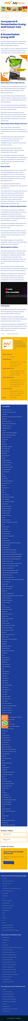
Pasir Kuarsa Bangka (7, 685)
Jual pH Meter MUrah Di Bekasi (9, 549)
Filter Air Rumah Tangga (8, 497)
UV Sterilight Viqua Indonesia (9, 799)
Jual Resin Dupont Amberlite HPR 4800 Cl (11, 556)
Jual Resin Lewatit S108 (7, 568)
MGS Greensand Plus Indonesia (9, 639)
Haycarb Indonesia (6, 515)
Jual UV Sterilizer (6, 582)
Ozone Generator (6, 666)
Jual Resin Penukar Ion (7, 575)
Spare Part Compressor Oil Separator (10, 974)
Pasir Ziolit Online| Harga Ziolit (9, 705)
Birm (3, 898)
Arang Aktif (5, 439)
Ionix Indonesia (5, 526)
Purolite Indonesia (6, 740)
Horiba (3, 517)
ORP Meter (4, 662)
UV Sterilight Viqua (6, 797)
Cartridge (4, 917)
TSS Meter (4, 792)
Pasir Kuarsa (5, 682)
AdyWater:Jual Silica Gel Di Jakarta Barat (12, 416)
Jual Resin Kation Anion (7, 561)
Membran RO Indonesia (7, 618)
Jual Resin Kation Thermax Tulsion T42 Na (12, 563)
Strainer (4, 912)
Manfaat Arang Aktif (7, 609)
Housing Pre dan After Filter (8, 981)
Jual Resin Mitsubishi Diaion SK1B (10, 572)
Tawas (3, 776)
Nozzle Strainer (5, 659)
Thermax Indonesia (6, 781)
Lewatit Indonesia (6, 602)
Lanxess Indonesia (6, 598)
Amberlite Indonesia (7, 426)
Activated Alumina (6, 409)
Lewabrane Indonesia (7, 600)
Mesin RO (4, 632)
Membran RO (5, 616)
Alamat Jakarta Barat (8, 377)
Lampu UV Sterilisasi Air (7, 593)
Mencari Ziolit (5, 620)
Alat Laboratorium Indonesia (9, 423)
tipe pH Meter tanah (7, 786)
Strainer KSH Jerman (7, 763)
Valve (3, 915)
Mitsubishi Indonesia (7, 646)
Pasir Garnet (5, 680)
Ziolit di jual (5, 822)
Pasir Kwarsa (5, 687)
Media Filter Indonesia (7, 614)
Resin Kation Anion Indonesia (9, 749)
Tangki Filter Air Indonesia (8, 772)
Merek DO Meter (6, 623)
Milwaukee (4, 641)
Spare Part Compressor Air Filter (9, 969)
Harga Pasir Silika (6, 510)
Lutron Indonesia (6, 607)
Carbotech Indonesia (7, 462)
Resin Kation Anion (6, 747)
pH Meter (4, 989)
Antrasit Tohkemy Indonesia (8, 435)
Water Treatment (6, 809)
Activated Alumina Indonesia (9, 412)
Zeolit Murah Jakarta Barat (8, 820)
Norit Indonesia (5, 657)
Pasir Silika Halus (6, 696)
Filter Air (4, 492)
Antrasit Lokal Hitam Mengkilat (9, 432)
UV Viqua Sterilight (6, 802)
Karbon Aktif (5, 584)
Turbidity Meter (5, 795)
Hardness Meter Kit (6, 1011)
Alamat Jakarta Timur (8, 368)
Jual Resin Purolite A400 (7, 536)
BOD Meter (4, 453)
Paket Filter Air (5, 673)
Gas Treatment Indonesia (8, 501)
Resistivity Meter (6, 753)
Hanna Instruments (6, 506)
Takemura (4, 770)
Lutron (3, 604)
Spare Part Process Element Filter (9, 964)
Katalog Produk (6, 839)
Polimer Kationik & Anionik (7, 925)
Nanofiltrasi (5, 653)
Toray (3, 790)
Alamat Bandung (7, 359)
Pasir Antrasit (5, 678)
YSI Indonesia (5, 815)
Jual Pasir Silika (5, 547)
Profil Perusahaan (7, 834)
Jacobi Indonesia (6, 533)
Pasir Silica (4, 692)
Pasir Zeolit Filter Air (7, 703)
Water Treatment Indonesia (8, 811)
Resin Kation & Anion (6, 883)
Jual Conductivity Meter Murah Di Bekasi (11, 542)
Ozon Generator (6, 664)
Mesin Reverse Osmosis (7, 908)
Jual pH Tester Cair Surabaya (9, 552)
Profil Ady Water (6, 737)
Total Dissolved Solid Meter (8, 994)
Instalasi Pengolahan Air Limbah (9, 522)
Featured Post (5, 487)
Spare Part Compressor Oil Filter (9, 971)
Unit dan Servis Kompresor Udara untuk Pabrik (12, 947)
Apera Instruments (6, 437)
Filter (3, 490)
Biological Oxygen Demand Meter (9, 999)
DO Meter (4, 476)
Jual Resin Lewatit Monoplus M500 (10, 565)
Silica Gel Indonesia (6, 758)
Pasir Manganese (6, 689)
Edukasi (4, 485)
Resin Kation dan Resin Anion (9, 751)
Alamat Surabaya (7, 388)
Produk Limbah (5, 735)
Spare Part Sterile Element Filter (8, 962)
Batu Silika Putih (6, 448)
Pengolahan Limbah (7, 712)
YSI (3, 813)
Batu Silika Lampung (7, 446)
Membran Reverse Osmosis (8, 905)
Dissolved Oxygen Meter (7, 991)
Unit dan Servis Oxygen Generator (9, 954)
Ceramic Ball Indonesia (7, 467)
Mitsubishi (4, 643)
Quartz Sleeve (5, 742)
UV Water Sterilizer (6, 804)
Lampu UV (4, 591)
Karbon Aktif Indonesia (9, 16)
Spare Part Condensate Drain (8, 967)
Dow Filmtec (5, 478)
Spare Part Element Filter (7, 959)
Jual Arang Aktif (6, 540)
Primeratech (5, 731)
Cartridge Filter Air (6, 464)
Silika (3, 760)
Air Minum (4, 419)
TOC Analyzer (5, 788)
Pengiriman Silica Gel (7, 710)
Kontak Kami (8, 862)
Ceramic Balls (5, 945)
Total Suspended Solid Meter (8, 996)
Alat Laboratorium (6, 421)
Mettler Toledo (5, 636)
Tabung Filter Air (6, 767)
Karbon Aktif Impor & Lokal (7, 881)
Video (3, 806)
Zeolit (3, 818)
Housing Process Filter (7, 976)
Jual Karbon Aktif (6, 545)
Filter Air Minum (5, 494)
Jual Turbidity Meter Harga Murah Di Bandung (13, 579)
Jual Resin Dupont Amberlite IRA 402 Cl (11, 559)
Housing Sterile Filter (6, 979)
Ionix (3, 524)
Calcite (3, 458)
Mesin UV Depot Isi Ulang (8, 634)
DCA (3, 474)
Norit (3, 655)
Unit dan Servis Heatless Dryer (8, 952)
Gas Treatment (5, 499)
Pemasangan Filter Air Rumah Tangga (10, 930)
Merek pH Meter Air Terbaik (8, 625)
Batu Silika (4, 444)
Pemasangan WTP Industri (8, 927)
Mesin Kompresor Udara (8, 630)
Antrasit (4, 430)
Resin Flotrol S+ (6, 744)
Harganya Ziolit (5, 513)
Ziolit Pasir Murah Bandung (8, 825)
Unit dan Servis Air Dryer (7, 949)
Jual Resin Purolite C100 (7, 577)
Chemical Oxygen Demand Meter (9, 1001)
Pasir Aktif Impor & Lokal (7, 890)
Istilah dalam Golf (6, 531)
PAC (3, 669)
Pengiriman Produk (6, 708)
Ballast (3, 442)
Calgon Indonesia (6, 460)
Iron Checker (5, 529)
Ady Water (4, 414)
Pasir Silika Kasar (6, 698)
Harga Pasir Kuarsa (6, 508)
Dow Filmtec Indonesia (7, 481)
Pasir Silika (4, 694)
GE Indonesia (5, 504)
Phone (4, 397)
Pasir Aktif (4, 676)
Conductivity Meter (6, 469)
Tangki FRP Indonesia (7, 774)
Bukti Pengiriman (6, 455)
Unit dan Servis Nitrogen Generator (9, 957)
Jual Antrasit (5, 538)
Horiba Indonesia (6, 520)
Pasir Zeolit (4, 701)
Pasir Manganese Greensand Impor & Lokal (11, 888)
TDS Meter (4, 779)
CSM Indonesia (5, 471)
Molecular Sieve (5, 648)
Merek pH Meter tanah (7, 627)
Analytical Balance (6, 428)
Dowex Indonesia (6, 483)
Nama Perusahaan (7, 354)
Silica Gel (4, 756)
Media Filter (5, 611)
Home (2, 16)
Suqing (4, 765)
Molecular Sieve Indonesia (8, 650)
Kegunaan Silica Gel (6, 588)
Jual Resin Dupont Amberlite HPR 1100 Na (12, 554)
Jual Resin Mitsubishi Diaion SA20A (10, 570)
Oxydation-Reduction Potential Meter (10, 1008)
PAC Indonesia (5, 671)
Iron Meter (4, 1003)
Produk (4, 733)
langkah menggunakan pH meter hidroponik (12, 595)
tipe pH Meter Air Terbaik (8, 783)
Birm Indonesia (5, 451)
